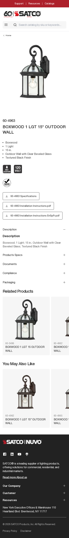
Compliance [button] (10, 273)
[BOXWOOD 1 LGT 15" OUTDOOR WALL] (26, 392)
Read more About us (15, 477)
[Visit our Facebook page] (5, 454)
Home (8, 35)
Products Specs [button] (12, 254)
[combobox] (38, 25)
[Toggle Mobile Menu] (6, 25)
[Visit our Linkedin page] (12, 454)
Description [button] (10, 229)
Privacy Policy (10, 531)
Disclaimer (25, 531)
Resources (34, 3)
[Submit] (15, 25)
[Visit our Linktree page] (27, 454)
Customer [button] (9, 493)
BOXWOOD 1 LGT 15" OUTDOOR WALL (25, 421)
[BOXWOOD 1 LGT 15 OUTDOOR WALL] (26, 319)
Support (19, 3)
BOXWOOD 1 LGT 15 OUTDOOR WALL (24, 348)
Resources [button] (10, 500)
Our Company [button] (11, 486)
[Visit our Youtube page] (19, 454)
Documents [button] (10, 263)
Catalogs (49, 3)
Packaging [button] (9, 282)
